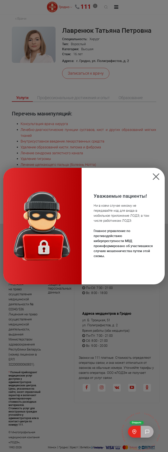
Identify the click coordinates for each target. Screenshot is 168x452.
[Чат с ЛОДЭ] (147, 432)
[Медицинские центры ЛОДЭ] (134, 432)
